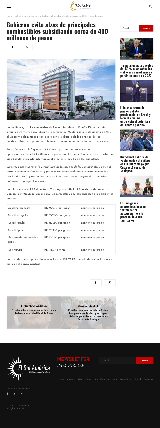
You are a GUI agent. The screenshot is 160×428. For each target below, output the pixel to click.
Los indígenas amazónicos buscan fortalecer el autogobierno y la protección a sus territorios (133, 212)
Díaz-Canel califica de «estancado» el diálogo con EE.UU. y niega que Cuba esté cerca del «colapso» (135, 164)
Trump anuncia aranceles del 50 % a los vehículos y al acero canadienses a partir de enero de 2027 (136, 70)
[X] (14, 394)
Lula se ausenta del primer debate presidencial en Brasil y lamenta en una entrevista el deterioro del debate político (135, 116)
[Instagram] (22, 394)
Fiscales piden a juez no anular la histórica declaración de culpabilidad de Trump (34, 311)
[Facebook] (7, 394)
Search (146, 29)
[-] (80, 6)
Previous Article (35, 306)
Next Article (86, 306)
